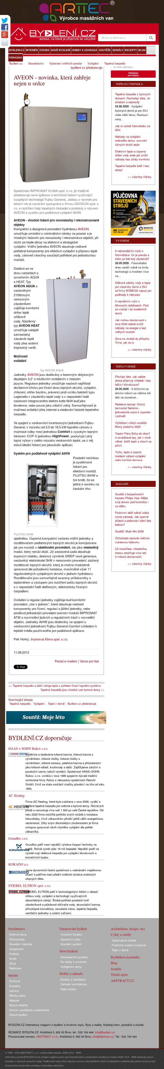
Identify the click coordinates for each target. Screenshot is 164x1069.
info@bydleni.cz (105, 1032)
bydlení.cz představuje (86, 67)
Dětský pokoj (17, 995)
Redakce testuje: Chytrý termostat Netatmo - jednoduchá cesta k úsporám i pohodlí (133, 410)
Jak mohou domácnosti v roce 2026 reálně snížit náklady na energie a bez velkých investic (130, 326)
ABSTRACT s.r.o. (47, 1036)
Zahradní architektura (73, 984)
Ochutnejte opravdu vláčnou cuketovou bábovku (132, 540)
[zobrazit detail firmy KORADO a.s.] (19, 872)
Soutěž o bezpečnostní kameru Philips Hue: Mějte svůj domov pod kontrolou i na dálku (131, 500)
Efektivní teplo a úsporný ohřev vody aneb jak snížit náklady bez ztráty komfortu (132, 155)
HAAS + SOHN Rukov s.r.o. (28, 748)
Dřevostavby (17, 939)
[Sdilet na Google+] (4, 34)
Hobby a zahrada (71, 973)
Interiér (13, 975)
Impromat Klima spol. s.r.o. (49, 639)
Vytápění (39, 703)
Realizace (15, 968)
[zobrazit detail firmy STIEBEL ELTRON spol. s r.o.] (19, 891)
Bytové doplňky (18, 1005)
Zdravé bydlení (18, 1015)
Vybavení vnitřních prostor (65, 63)
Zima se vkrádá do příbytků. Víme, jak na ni (132, 341)
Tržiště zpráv (119, 974)
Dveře (12, 958)
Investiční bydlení (71, 934)
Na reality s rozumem (73, 962)
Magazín (122, 484)
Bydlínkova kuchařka (125, 957)
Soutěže (116, 968)
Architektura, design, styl (128, 928)
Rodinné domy (18, 934)
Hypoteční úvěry (70, 939)
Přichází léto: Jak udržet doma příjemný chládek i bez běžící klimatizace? (133, 381)
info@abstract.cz (103, 1036)
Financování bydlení (73, 928)
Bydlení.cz (16, 63)
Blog (114, 963)
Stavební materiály (20, 944)
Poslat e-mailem (66, 661)
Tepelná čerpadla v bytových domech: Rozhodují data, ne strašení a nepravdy (133, 98)
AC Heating (16, 795)
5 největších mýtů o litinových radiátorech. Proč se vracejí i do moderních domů (132, 307)
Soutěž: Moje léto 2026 (129, 531)
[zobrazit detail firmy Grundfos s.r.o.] (19, 848)
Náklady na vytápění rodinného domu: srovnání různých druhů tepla (131, 140)
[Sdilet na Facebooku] (4, 27)
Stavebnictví (36, 63)
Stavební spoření (71, 944)
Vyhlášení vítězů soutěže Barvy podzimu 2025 (131, 425)
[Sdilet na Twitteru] (4, 20)
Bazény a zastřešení (73, 979)
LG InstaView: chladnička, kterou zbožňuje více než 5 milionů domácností (131, 553)
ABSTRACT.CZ (122, 980)
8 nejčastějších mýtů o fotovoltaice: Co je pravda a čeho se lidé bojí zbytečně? (132, 255)
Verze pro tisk (89, 661)
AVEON (83, 229)
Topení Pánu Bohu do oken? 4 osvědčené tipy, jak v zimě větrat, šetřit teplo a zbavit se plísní (133, 439)
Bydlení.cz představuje (82, 703)
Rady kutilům (68, 989)
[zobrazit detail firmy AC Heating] (19, 807)
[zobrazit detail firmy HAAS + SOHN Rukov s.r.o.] (19, 754)
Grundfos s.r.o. (18, 838)
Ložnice (14, 991)
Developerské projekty (74, 957)
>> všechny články (139, 177)
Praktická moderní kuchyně (129, 945)
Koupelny (15, 986)
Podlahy (14, 954)
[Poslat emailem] (4, 42)
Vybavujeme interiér (124, 940)
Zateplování (16, 949)
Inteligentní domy (71, 967)
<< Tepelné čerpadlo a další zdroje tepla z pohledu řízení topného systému (54, 686)
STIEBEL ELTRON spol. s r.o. (29, 885)
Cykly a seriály (121, 934)
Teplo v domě (56, 703)
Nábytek (14, 1000)
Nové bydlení (69, 951)
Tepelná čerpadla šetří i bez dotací (132, 168)
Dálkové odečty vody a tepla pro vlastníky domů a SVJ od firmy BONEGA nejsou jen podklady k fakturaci (133, 289)
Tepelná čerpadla (19, 703)
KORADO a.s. (18, 864)
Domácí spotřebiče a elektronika (29, 1010)
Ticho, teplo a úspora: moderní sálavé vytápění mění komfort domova (130, 456)
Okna (12, 963)
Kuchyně (14, 981)
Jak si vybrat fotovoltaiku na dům (132, 128)
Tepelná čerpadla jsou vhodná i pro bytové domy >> (72, 690)
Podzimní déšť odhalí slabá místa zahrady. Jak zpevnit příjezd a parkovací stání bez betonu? (133, 519)
